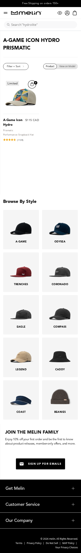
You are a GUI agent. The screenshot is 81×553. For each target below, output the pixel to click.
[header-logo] (26, 13)
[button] (16, 66)
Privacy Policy (34, 543)
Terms (19, 543)
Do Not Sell (52, 543)
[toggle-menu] (50, 488)
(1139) (20, 140)
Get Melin (40, 488)
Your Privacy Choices (66, 547)
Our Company (40, 520)
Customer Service (40, 504)
